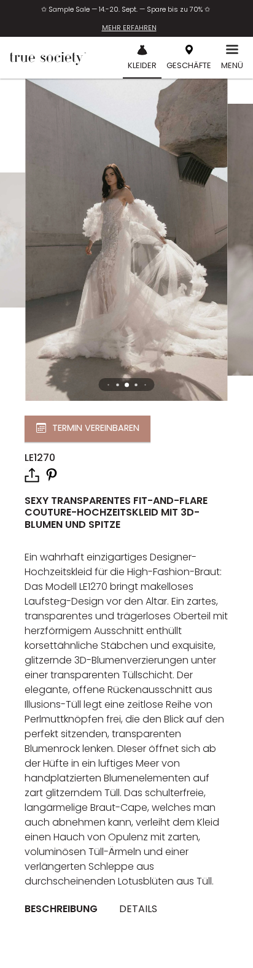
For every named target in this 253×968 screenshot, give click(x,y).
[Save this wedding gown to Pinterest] (51, 474)
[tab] (66, 909)
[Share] (32, 475)
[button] (127, 384)
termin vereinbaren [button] (95, 428)
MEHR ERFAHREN (129, 28)
